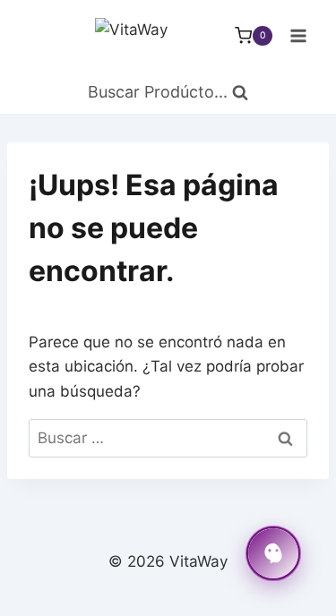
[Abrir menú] (297, 35)
